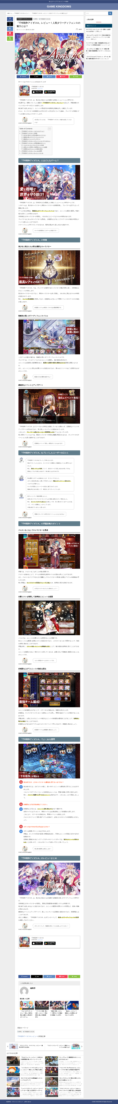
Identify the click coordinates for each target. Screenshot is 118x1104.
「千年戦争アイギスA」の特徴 (29, 133)
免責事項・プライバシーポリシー (14, 1101)
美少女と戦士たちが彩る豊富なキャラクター (34, 135)
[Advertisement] (49, 962)
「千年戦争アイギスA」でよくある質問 (31, 151)
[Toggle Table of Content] (48, 128)
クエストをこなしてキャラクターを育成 (33, 145)
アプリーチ (40, 88)
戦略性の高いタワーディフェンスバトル (33, 137)
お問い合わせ (27, 1101)
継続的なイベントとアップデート (31, 139)
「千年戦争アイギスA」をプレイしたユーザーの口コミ (35, 141)
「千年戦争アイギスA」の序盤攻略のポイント (33, 143)
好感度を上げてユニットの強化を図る (33, 149)
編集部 (80, 29)
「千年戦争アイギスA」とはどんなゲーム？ (32, 131)
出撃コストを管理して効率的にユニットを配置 (35, 147)
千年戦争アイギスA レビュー (24, 18)
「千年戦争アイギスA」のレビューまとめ (32, 153)
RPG (36, 19)
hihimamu (107, 50)
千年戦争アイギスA (45, 19)
